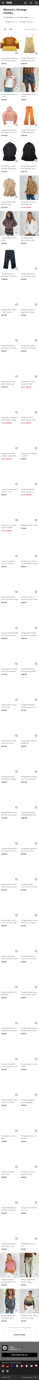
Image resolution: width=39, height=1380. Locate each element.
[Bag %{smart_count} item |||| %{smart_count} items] (36, 2)
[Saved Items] (31, 2)
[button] (3, 1366)
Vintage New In (11, 22)
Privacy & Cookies (27, 1377)
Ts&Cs (35, 1377)
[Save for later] (16, 53)
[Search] (25, 2)
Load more (19, 1335)
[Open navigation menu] (3, 2)
